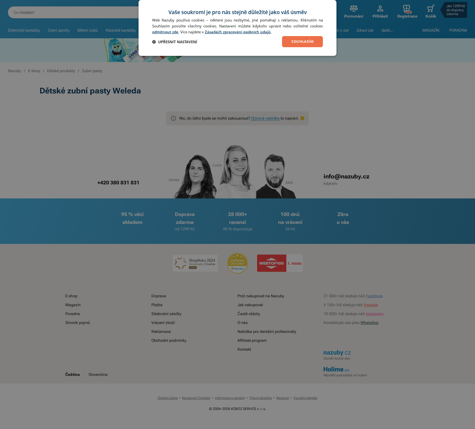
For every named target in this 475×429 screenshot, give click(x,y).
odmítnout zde (165, 31)
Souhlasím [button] (302, 41)
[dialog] (237, 28)
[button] (174, 41)
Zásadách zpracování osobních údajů (238, 31)
